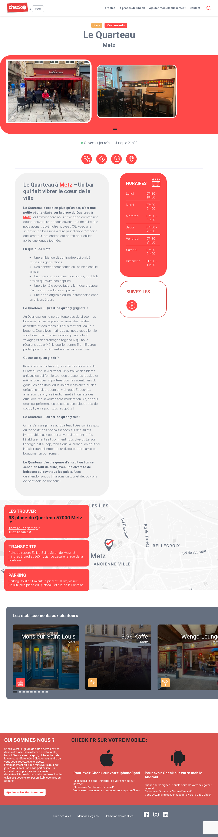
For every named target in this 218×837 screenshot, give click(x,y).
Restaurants (116, 25)
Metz (109, 45)
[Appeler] (86, 159)
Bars (96, 25)
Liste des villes (62, 816)
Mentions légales (88, 816)
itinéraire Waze (19, 532)
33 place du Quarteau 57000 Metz (45, 517)
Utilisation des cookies (119, 816)
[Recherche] (207, 8)
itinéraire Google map (23, 528)
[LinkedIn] (165, 816)
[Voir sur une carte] (131, 159)
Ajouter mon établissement (167, 8)
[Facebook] (131, 305)
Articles (110, 8)
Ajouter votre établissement (25, 792)
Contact (195, 8)
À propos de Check (132, 8)
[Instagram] (156, 816)
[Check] (17, 11)
